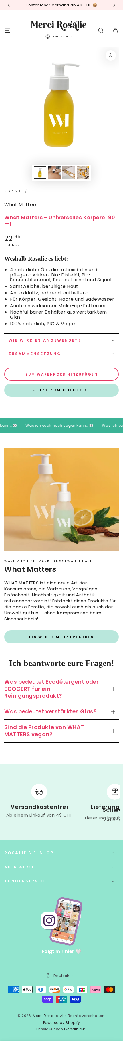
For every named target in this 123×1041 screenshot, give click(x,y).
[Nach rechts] (114, 5)
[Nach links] (9, 5)
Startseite (14, 191)
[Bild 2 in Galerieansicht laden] (54, 172)
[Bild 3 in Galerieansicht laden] (68, 172)
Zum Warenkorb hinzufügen (61, 374)
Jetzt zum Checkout (61, 390)
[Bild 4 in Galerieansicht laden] (83, 172)
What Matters (20, 204)
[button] (100, 30)
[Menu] (7, 30)
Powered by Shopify (61, 1022)
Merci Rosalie (45, 1015)
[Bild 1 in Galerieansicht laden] (40, 172)
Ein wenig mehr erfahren (61, 637)
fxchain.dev (75, 1029)
